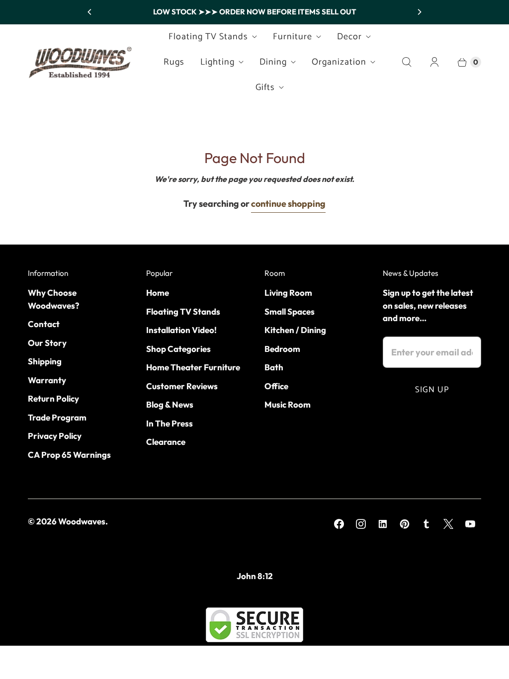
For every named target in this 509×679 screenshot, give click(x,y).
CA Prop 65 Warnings (69, 454)
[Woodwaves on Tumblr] (426, 524)
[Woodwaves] (80, 62)
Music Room (287, 404)
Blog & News (169, 404)
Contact (44, 324)
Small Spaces (289, 311)
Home (157, 292)
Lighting (217, 62)
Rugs (174, 62)
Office (276, 386)
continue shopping (288, 203)
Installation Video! (181, 330)
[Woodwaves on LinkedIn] (383, 524)
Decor (349, 36)
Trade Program (57, 417)
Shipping (45, 361)
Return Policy (53, 398)
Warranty (47, 380)
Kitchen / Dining (295, 330)
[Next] (419, 12)
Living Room (288, 292)
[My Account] (434, 62)
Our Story (47, 343)
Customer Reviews (182, 386)
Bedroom (282, 348)
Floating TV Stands (208, 36)
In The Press (169, 423)
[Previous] (90, 12)
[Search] (407, 62)
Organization (339, 62)
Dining (273, 62)
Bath (273, 367)
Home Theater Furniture (193, 367)
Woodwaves (81, 521)
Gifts (265, 87)
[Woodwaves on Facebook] (339, 524)
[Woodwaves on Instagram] (361, 524)
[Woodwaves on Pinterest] (405, 524)
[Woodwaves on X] (448, 524)
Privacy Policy (55, 435)
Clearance (165, 441)
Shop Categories (178, 348)
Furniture (292, 36)
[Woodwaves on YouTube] (470, 524)
